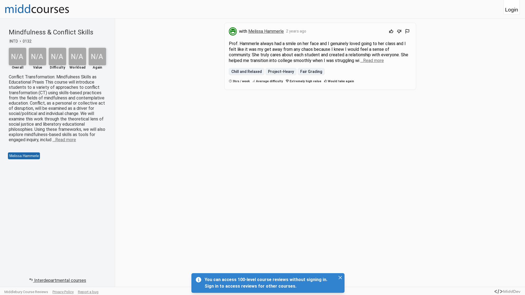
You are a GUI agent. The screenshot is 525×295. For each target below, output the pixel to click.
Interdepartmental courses (60, 280)
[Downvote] (399, 32)
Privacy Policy (63, 292)
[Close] (340, 277)
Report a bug (88, 292)
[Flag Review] (407, 32)
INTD (14, 41)
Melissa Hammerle (24, 156)
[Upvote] (391, 32)
